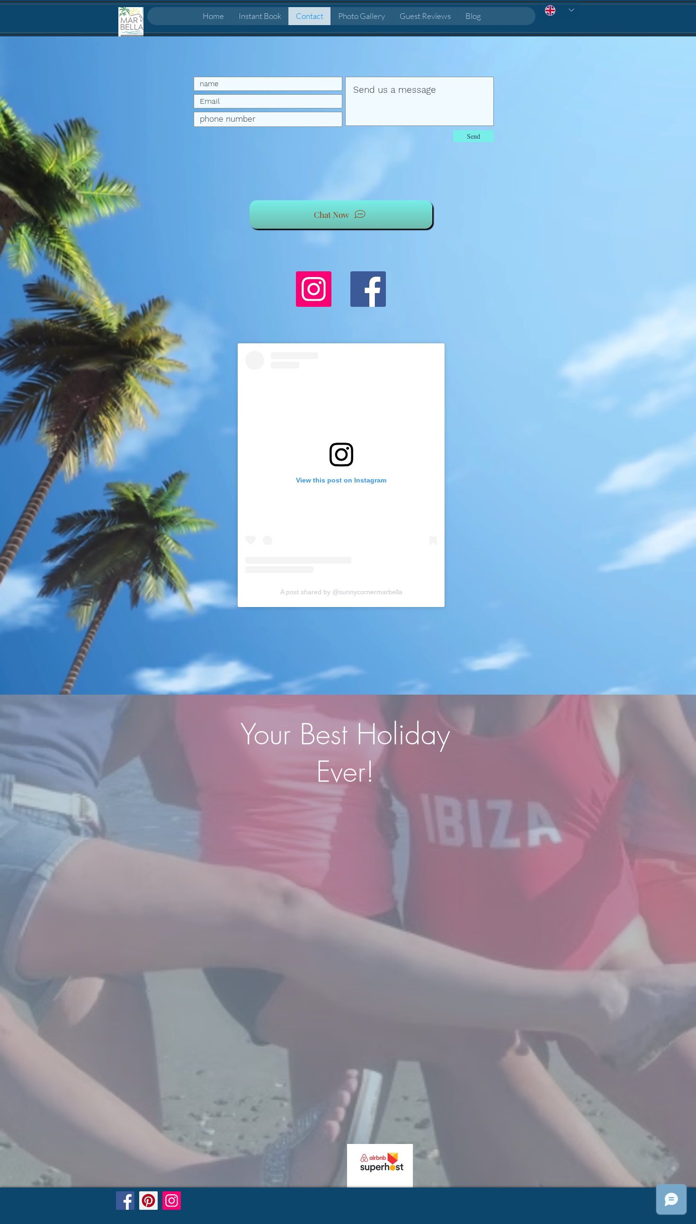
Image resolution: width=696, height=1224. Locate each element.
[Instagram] (313, 289)
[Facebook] (368, 289)
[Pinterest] (148, 1200)
